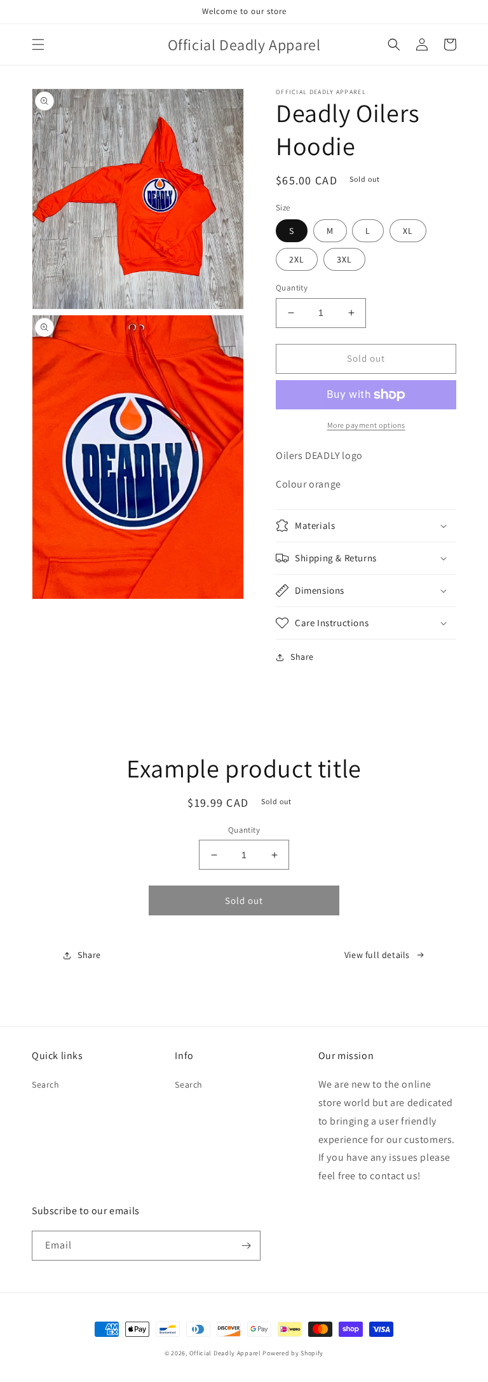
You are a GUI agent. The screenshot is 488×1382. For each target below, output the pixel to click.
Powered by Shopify (292, 1353)
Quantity (292, 287)
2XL (296, 259)
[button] (38, 44)
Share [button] (302, 656)
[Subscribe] (246, 1246)
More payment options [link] (366, 425)
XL (408, 230)
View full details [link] (377, 955)
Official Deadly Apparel (225, 1353)
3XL (344, 259)
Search (46, 1084)
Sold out (244, 900)
